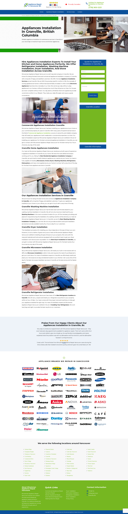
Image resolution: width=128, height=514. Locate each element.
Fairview (27, 473)
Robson (68, 473)
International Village (50, 463)
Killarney (48, 473)
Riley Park (69, 470)
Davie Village (28, 461)
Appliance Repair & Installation (55, 12)
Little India (69, 449)
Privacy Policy (70, 498)
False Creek (27, 475)
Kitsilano (48, 475)
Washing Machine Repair (52, 498)
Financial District (50, 449)
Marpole (69, 456)
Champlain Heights (29, 451)
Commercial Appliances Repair (54, 491)
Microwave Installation (72, 493)
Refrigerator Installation (72, 495)
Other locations (70, 463)
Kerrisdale (48, 470)
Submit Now (93, 95)
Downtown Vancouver (30, 463)
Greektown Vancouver (51, 458)
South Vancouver (92, 451)
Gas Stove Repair (50, 493)
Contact (80, 12)
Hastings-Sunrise (50, 461)
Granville (48, 456)
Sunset (89, 458)
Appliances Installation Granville (48, 15)
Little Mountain (70, 454)
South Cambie (91, 449)
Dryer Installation (71, 491)
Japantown (48, 466)
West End (90, 466)
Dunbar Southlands (29, 466)
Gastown (48, 451)
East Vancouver (28, 468)
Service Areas (71, 12)
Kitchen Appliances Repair (52, 495)
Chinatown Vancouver (30, 454)
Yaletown (90, 470)
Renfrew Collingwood (72, 468)
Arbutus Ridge (28, 449)
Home (41, 12)
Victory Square (91, 463)
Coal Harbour (28, 456)
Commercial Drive (29, 458)
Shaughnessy (70, 475)
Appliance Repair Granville (32, 15)
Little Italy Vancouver (72, 451)
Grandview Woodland (51, 454)
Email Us (91, 491)
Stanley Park (91, 454)
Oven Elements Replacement (53, 496)
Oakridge (69, 461)
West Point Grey (91, 468)
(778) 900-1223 (95, 7)
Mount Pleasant (70, 458)
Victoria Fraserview (92, 461)
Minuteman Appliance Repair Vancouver (73, 512)
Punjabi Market (70, 466)
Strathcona (90, 456)
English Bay (27, 470)
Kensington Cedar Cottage (52, 468)
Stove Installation (71, 496)
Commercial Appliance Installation (40, 133)
